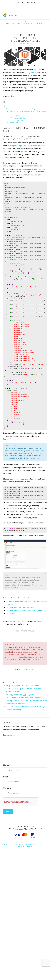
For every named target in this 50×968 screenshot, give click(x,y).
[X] (25, 7)
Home (6, 844)
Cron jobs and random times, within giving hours (24, 610)
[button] (45, 14)
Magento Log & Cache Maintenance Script (26, 145)
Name (6, 765)
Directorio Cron (20, 114)
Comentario (9, 735)
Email (6, 776)
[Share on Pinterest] (27, 674)
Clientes (42, 844)
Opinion (18, 116)
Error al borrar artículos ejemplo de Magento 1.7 (24, 698)
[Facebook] (22, 7)
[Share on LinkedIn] (27, 635)
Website (7, 788)
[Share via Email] (33, 635)
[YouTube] (27, 7)
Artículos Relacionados (19, 118)
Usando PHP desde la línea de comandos (21, 607)
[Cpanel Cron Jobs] (25, 554)
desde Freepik (21, 621)
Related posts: (14, 122)
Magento (30, 73)
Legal (29, 846)
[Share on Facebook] (16, 635)
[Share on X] (22, 635)
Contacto (22, 846)
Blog (21, 844)
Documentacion (31, 844)
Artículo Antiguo (20, 120)
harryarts (40, 621)
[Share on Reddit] (33, 674)
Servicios (14, 844)
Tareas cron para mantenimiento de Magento (22, 109)
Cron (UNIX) (10, 613)
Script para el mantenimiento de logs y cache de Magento (28, 111)
